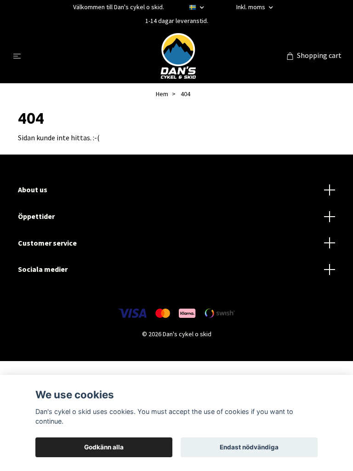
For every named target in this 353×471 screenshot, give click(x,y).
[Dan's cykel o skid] (178, 55)
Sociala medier (43, 269)
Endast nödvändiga (249, 447)
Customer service (47, 242)
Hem (162, 94)
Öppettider (36, 216)
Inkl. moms (251, 7)
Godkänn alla (104, 447)
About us (32, 189)
